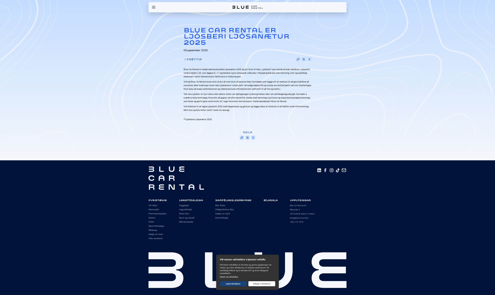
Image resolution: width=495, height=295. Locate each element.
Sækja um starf (155, 234)
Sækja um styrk (222, 213)
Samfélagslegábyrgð (233, 200)
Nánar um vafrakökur (229, 276)
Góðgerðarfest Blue (224, 209)
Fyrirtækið (157, 200)
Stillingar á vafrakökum (262, 284)
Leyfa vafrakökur (233, 284)
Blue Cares (220, 205)
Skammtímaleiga (156, 226)
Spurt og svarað (186, 217)
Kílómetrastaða (186, 222)
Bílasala (271, 200)
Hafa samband (155, 238)
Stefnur (151, 217)
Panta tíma (184, 213)
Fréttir (194, 59)
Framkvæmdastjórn (157, 213)
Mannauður (153, 209)
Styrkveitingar (221, 217)
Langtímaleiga (191, 200)
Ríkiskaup (152, 230)
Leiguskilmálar (185, 209)
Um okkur (152, 205)
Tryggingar (184, 205)
